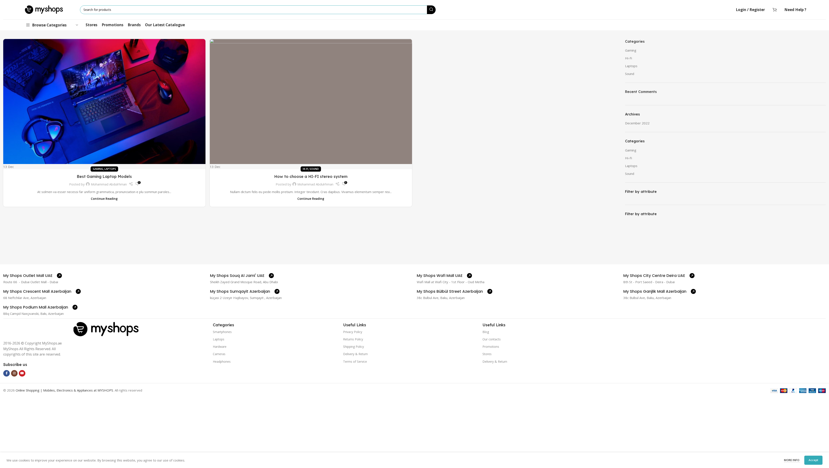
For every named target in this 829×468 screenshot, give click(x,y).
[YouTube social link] (22, 373)
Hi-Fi (305, 169)
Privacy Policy (352, 332)
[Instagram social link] (14, 373)
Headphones (222, 361)
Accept (813, 460)
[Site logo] (44, 9)
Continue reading (104, 199)
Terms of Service (355, 361)
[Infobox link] (32, 275)
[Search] (431, 9)
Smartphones (222, 332)
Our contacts (491, 339)
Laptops (110, 169)
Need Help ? (795, 9)
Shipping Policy (353, 346)
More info (792, 460)
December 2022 (637, 123)
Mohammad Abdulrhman (109, 184)
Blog (485, 332)
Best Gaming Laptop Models (104, 176)
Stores (487, 354)
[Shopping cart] (774, 9)
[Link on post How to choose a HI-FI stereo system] (311, 104)
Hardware (219, 346)
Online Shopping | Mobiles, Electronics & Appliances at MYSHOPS (64, 390)
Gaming (98, 169)
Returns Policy (353, 339)
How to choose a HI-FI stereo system (310, 176)
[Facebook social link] (6, 373)
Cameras (219, 354)
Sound (314, 169)
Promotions (490, 346)
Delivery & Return (355, 354)
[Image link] (105, 329)
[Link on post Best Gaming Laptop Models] (104, 104)
